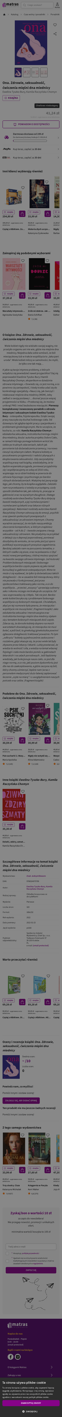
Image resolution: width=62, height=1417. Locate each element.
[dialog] (31, 1397)
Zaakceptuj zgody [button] (31, 1403)
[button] (31, 1411)
